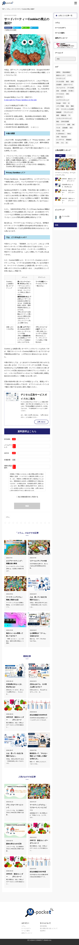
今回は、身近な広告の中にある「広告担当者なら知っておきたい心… (38, 605)
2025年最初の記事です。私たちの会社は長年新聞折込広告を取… (39, 566)
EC (67, 142)
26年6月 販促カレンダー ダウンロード (14, 875)
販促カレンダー (60, 75)
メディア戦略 (60, 106)
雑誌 (57, 121)
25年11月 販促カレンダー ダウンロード (68, 193)
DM (73, 124)
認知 (72, 81)
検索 (57, 115)
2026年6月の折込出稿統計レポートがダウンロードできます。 (38, 719)
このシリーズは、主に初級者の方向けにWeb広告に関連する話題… (15, 813)
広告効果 (63, 91)
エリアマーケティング (62, 100)
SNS (67, 94)
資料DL (58, 72)
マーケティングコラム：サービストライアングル (65, 174)
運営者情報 (43, 926)
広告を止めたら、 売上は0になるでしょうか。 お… (38, 691)
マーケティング (60, 78)
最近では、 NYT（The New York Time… (38, 640)
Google (58, 103)
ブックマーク (34, 27)
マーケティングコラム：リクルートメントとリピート (38, 807)
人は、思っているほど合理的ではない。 (38, 598)
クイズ (69, 75)
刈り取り (71, 91)
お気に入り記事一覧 (65, 15)
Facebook (8, 27)
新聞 (68, 124)
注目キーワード (68, 84)
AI (68, 103)
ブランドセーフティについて (14, 806)
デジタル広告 (60, 81)
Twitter (17, 27)
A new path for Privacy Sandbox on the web (20, 100)
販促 (67, 81)
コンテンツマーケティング (63, 118)
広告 (57, 91)
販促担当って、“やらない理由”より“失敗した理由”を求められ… (38, 756)
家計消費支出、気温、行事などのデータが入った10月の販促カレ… (15, 725)
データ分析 (70, 87)
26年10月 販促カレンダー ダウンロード (15, 718)
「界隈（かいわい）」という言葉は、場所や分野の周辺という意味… (15, 641)
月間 (70, 155)
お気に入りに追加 (11, 30)
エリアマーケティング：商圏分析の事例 (14, 562)
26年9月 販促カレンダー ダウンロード (69, 180)
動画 (72, 106)
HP (63, 130)
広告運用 (58, 84)
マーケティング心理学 (67, 109)
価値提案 (58, 112)
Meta (69, 133)
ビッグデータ (60, 139)
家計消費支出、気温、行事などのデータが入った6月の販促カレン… (15, 882)
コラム (8, 9)
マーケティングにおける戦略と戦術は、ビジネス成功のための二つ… (15, 605)
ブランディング (68, 112)
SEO (71, 127)
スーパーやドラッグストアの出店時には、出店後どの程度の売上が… (15, 569)
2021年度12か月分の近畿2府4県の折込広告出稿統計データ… (39, 876)
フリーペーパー (60, 124)
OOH (64, 103)
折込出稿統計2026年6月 (38, 715)
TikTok (58, 130)
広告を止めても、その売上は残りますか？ (38, 685)
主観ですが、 (60, 97)
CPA (57, 142)
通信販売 (68, 139)
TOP (3, 9)
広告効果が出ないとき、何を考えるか (14, 685)
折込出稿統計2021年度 (38, 872)
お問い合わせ (41, 422)
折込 (67, 106)
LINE (25, 27)
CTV (57, 109)
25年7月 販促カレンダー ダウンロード (39, 841)
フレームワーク (60, 87)
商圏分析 (63, 115)
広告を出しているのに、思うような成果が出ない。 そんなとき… (15, 692)
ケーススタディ (60, 28)
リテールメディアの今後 (38, 561)
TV (69, 115)
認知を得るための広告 (14, 844)
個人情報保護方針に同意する (28, 497)
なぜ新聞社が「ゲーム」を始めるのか (38, 634)
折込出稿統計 (66, 72)
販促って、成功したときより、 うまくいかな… (38, 763)
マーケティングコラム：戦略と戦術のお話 (14, 598)
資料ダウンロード (61, 38)
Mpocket (64, 136)
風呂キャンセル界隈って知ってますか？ (14, 634)
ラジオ (58, 127)
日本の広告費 (65, 121)
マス (62, 142)
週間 (60, 155)
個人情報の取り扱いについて (49, 928)
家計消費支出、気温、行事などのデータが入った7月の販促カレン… (39, 848)
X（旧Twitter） (60, 133)
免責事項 (42, 930)
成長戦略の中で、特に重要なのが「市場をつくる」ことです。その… (38, 815)
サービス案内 (59, 33)
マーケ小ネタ (60, 94)
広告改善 (64, 127)
